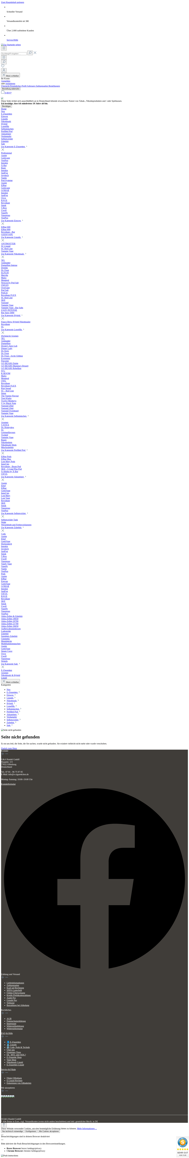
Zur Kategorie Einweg (11, 220)
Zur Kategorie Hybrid (11, 315)
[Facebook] (94, 972)
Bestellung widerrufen (10, 89)
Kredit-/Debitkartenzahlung (19, 995)
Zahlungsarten (42, 86)
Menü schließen (12, 76)
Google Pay (12, 1000)
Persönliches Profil (18, 86)
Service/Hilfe (12, 40)
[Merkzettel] (2, 67)
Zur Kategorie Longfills (11, 329)
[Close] (2, 1134)
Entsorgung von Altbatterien (19, 1083)
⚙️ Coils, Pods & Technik (18, 1047)
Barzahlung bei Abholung (18, 1005)
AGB (9, 1018)
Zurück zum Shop (9, 748)
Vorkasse (11, 1003)
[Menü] (4, 48)
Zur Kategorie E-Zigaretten (13, 146)
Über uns (11, 1050)
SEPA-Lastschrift (14, 990)
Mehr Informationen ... (87, 1128)
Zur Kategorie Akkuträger (12, 477)
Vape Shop (11, 1060)
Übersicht (5, 86)
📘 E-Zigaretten (14, 1042)
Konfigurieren (31, 1131)
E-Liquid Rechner (14, 1080)
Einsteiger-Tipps (14, 1052)
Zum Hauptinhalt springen (12, 2)
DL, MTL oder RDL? (16, 1055)
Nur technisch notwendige (12, 1131)
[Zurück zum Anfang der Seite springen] (4, 1125)
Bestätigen (6, 106)
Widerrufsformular (15, 1028)
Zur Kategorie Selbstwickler (13, 513)
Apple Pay (11, 998)
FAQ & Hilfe (7, 1033)
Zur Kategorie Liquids (11, 237)
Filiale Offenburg (14, 1078)
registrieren (10, 83)
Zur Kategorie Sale (9, 664)
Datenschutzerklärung (16, 1021)
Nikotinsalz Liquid (15, 1062)
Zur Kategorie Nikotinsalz (12, 254)
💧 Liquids (12, 1045)
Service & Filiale (8, 1069)
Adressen (31, 86)
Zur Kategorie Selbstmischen (14, 416)
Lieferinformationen (15, 983)
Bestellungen (54, 86)
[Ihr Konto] (4, 70)
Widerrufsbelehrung (15, 1026)
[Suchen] (30, 53)
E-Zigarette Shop (14, 1057)
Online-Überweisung (16, 993)
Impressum (11, 1023)
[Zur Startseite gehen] (11, 45)
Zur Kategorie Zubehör (11, 527)
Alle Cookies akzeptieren (49, 1131)
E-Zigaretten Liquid (15, 1065)
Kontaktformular (8, 784)
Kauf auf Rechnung (15, 988)
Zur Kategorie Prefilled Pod (13, 450)
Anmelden (5, 81)
